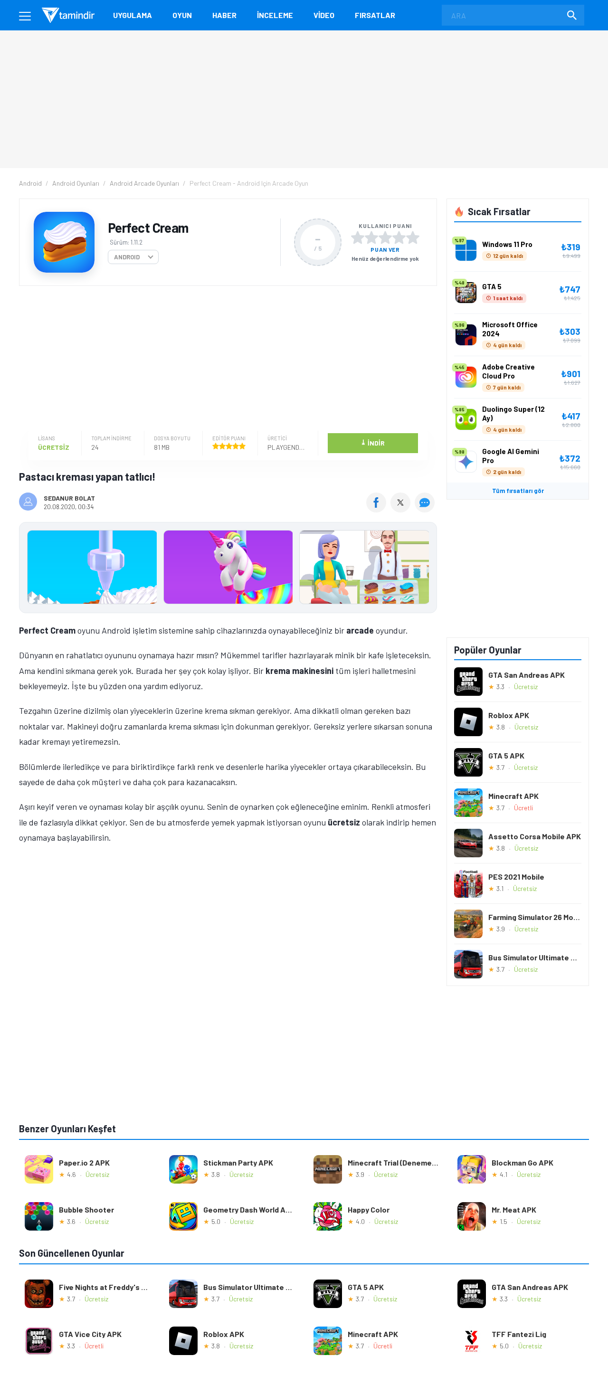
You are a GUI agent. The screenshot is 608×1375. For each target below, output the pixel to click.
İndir (373, 442)
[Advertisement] (225, 359)
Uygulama (132, 14)
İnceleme (275, 14)
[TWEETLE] (401, 509)
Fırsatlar (375, 14)
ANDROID (127, 257)
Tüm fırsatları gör (518, 490)
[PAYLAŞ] (378, 509)
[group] (228, 569)
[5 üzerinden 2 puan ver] (371, 237)
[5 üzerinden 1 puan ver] (357, 237)
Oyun (182, 14)
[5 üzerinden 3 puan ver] (385, 237)
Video (324, 14)
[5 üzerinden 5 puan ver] (412, 237)
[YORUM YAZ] (426, 509)
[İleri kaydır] (425, 567)
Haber (224, 14)
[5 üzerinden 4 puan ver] (399, 237)
